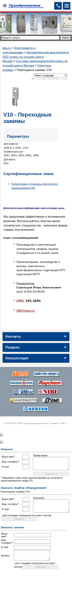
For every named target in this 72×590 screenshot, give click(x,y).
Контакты (13, 336)
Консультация (17, 358)
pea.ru (6, 48)
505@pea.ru (25, 310)
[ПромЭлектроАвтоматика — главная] (22, 5)
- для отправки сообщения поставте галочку (26, 515)
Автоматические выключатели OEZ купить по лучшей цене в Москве (35, 57)
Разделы (13, 347)
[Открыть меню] (66, 6)
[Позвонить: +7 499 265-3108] (58, 6)
